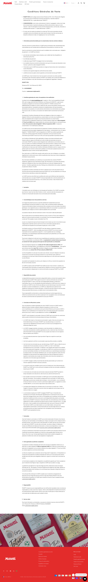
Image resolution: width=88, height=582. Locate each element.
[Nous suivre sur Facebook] (3, 571)
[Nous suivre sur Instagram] (7, 571)
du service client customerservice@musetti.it (50, 427)
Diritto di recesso (42, 559)
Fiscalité (40, 554)
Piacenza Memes (18, 4)
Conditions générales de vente (46, 551)
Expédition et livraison (44, 563)
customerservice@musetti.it (28, 479)
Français (72, 3)
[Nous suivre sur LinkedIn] (13, 571)
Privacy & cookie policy (44, 561)
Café (16, 2)
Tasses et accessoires (48, 2)
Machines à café (23, 2)
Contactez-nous (42, 566)
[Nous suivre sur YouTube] (10, 571)
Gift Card (27, 4)
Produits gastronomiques (35, 2)
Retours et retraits (43, 556)
